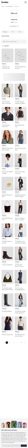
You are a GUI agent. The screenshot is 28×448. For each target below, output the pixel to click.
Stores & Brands (9, 6)
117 (21, 342)
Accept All (24, 445)
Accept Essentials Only (15, 445)
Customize (5, 445)
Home (3, 6)
